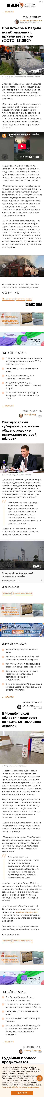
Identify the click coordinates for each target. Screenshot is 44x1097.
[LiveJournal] (40, 304)
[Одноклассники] (30, 304)
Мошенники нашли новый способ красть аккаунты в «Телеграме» (22, 658)
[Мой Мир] (37, 304)
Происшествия (8, 299)
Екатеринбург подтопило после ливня (22, 370)
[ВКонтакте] (27, 304)
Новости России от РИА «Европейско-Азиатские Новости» (15, 5)
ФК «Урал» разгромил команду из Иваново (23, 1020)
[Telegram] (33, 304)
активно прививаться (27, 912)
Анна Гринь (30, 415)
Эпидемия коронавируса (22, 593)
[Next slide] (40, 266)
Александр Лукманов (31, 20)
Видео (29, 299)
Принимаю (22, 1093)
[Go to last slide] (4, 266)
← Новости (7, 12)
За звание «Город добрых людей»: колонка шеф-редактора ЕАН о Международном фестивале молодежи (23, 1030)
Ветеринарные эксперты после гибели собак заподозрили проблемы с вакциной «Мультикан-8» (22, 675)
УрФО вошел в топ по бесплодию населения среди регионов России (23, 665)
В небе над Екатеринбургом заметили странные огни (20, 377)
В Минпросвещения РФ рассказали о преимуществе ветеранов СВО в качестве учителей (24, 361)
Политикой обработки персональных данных (21, 1087)
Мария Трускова (32, 1050)
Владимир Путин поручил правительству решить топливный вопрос (23, 386)
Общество (20, 299)
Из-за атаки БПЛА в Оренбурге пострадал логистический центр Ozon (22, 396)
